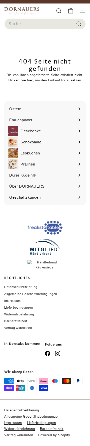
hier (30, 80)
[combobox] (45, 23)
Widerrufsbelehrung (19, 314)
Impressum (12, 301)
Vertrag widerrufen (18, 328)
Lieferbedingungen (18, 307)
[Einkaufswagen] (70, 11)
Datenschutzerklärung (21, 287)
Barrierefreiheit (15, 321)
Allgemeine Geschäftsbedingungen (30, 294)
